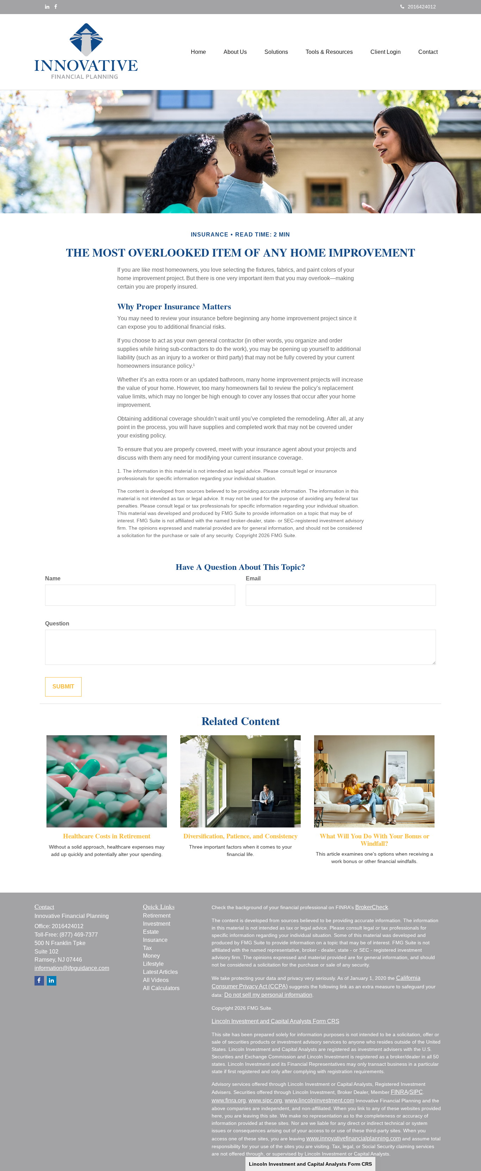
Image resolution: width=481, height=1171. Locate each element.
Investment (156, 924)
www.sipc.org (265, 1100)
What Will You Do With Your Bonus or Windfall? (374, 839)
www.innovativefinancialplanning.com (353, 1138)
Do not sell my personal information (268, 995)
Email (253, 578)
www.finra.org (229, 1100)
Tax (147, 948)
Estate (151, 932)
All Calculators (161, 988)
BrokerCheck (371, 907)
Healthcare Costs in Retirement (106, 836)
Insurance (155, 940)
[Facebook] (55, 6)
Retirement (156, 916)
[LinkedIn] (47, 6)
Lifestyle (153, 964)
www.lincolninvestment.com (319, 1100)
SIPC (416, 1092)
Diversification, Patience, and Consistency (240, 836)
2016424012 (422, 7)
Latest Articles (160, 972)
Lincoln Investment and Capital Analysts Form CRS (310, 1164)
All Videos (156, 980)
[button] (235, 52)
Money (151, 956)
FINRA (399, 1092)
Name (53, 578)
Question (57, 624)
